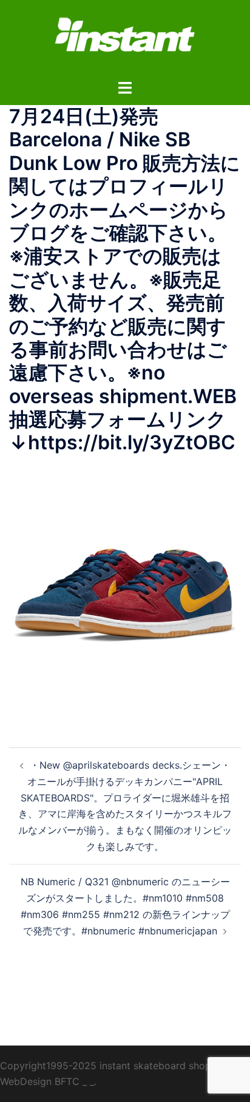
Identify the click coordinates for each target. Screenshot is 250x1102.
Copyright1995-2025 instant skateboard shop (105, 1065)
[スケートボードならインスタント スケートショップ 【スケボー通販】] (125, 38)
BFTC (67, 1081)
